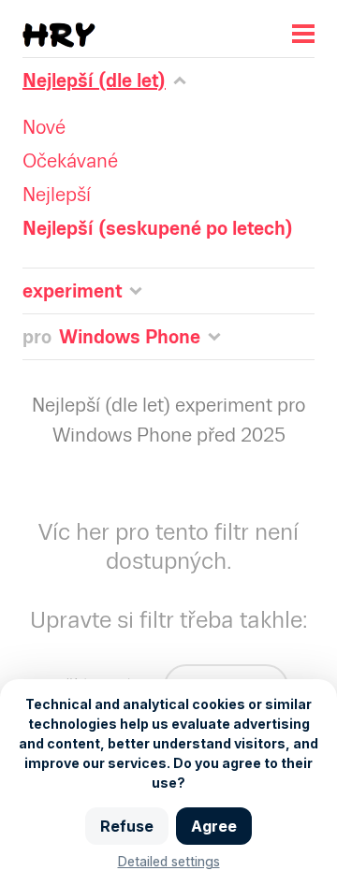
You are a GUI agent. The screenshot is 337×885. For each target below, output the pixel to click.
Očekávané (70, 161)
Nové (44, 127)
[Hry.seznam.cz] (58, 35)
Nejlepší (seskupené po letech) (157, 228)
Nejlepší (56, 194)
